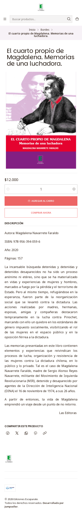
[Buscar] (69, 19)
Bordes (44, 29)
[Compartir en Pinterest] (35, 433)
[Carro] (77, 19)
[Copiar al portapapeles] (45, 433)
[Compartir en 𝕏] (17, 433)
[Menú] (4, 19)
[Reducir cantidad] (8, 189)
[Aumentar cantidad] (74, 189)
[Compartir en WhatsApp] (26, 433)
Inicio (32, 29)
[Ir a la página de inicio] (41, 7)
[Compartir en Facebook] (8, 433)
